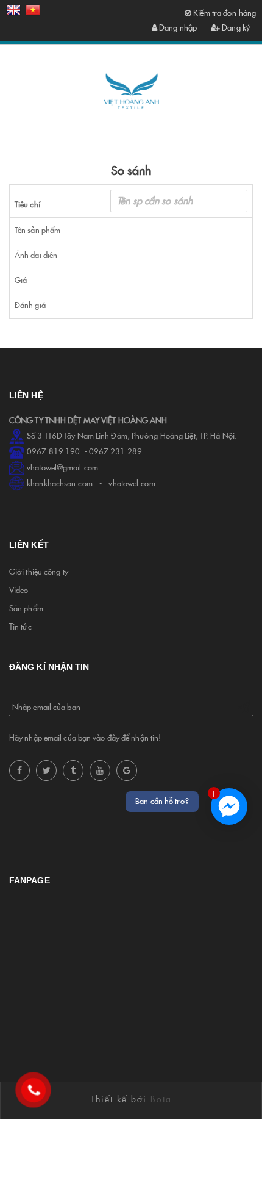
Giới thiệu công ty (38, 572)
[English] (13, 12)
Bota (161, 1099)
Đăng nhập (177, 28)
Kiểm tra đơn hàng (223, 13)
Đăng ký (235, 28)
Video (19, 590)
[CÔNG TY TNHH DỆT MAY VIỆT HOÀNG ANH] (131, 91)
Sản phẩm (26, 608)
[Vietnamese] (33, 12)
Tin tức (20, 627)
